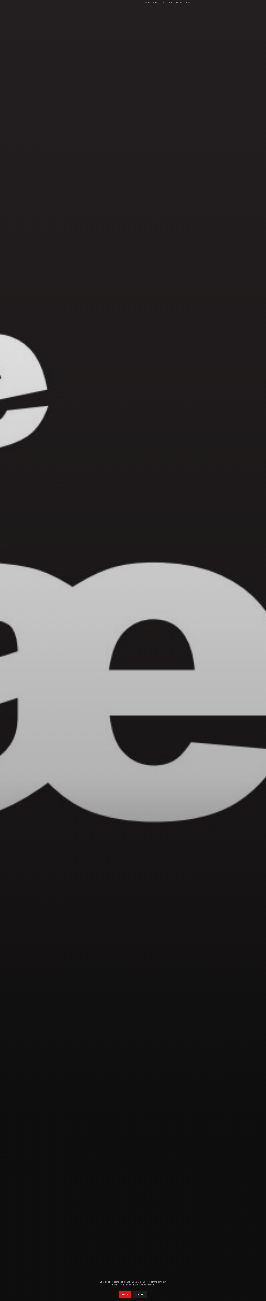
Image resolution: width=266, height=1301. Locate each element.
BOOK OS (125, 1294)
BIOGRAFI (147, 3)
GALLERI (171, 3)
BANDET (155, 3)
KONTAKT (188, 3)
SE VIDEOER (140, 1294)
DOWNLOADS (179, 3)
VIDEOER (163, 3)
